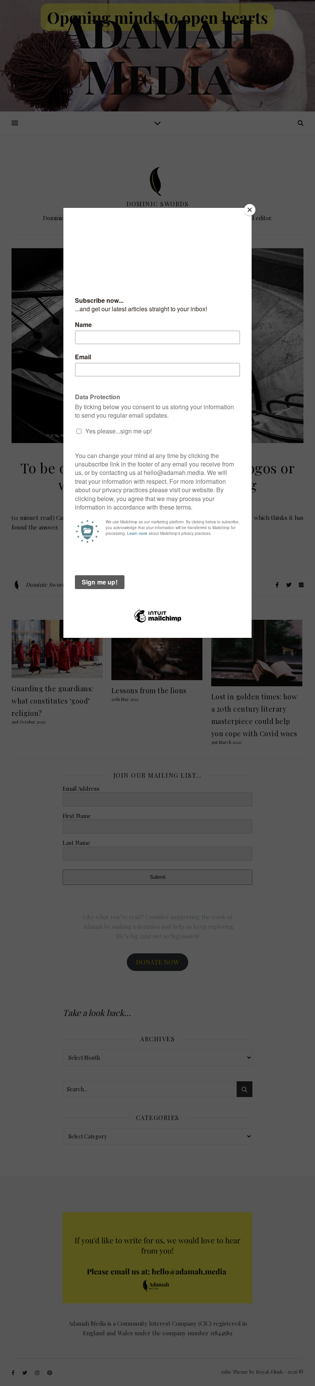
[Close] (249, 210)
